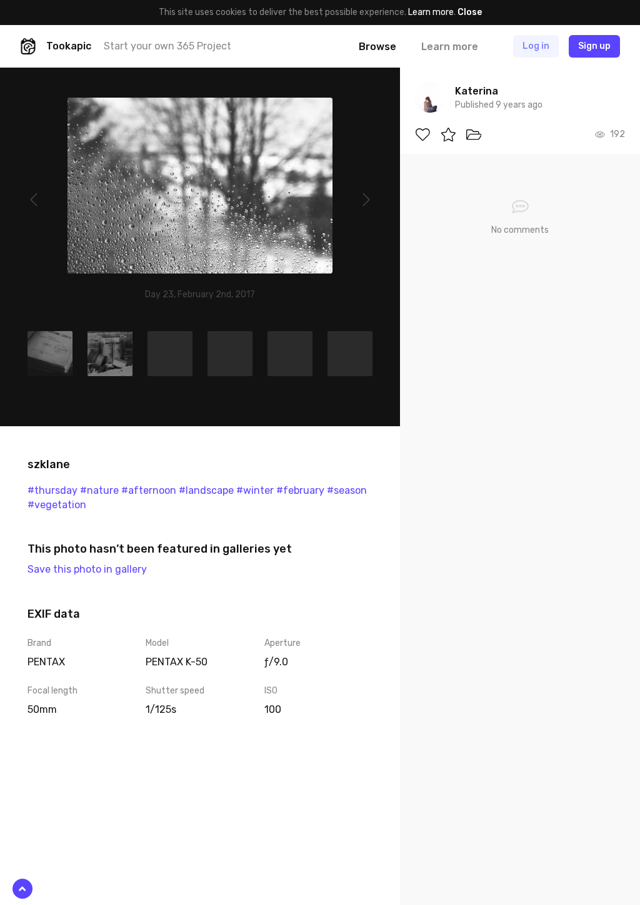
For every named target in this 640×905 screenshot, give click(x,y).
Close (470, 12)
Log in (535, 46)
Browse (377, 47)
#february (300, 490)
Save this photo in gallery (87, 569)
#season (347, 490)
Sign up (594, 46)
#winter (255, 490)
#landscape (206, 490)
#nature (99, 490)
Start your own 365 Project (167, 46)
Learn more (431, 12)
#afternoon (148, 490)
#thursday (53, 490)
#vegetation (57, 505)
